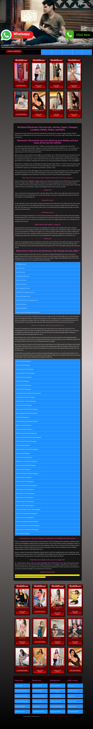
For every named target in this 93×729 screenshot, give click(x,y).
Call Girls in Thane (37, 701)
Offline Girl (46, 52)
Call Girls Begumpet (55, 690)
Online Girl (57, 52)
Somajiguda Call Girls (56, 711)
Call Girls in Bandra (37, 690)
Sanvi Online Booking (56, 86)
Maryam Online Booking (38, 86)
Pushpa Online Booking (39, 671)
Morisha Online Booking (38, 115)
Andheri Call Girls (37, 685)
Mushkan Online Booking (57, 671)
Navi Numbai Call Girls (38, 711)
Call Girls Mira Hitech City (57, 706)
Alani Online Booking (56, 115)
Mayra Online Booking (57, 613)
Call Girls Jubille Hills (56, 701)
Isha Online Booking (40, 611)
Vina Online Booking (40, 641)
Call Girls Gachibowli (56, 685)
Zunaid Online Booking (57, 642)
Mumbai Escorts (42, 716)
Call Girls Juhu (36, 706)
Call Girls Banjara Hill (56, 696)
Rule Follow (49, 577)
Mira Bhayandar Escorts (50, 716)
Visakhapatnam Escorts (59, 716)
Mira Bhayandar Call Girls (39, 696)
